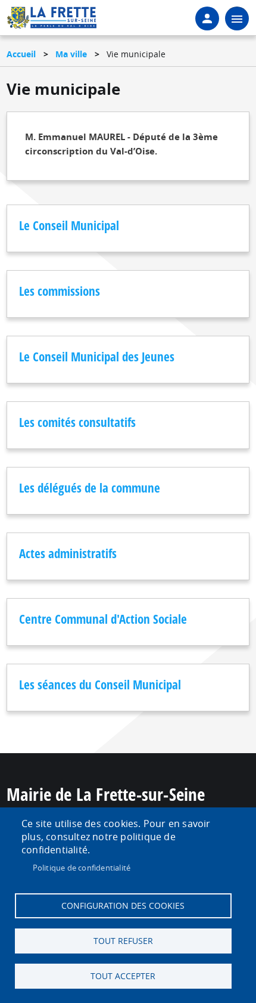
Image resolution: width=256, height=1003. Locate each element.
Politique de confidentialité (82, 867)
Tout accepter (122, 976)
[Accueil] (51, 21)
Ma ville (71, 54)
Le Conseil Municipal (69, 225)
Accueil (21, 54)
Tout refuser (123, 941)
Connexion (207, 18)
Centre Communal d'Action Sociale (103, 619)
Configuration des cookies (123, 905)
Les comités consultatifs (77, 422)
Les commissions (59, 291)
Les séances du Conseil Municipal (100, 684)
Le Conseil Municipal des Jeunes (96, 356)
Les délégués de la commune (89, 487)
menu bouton (237, 18)
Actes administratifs (68, 553)
